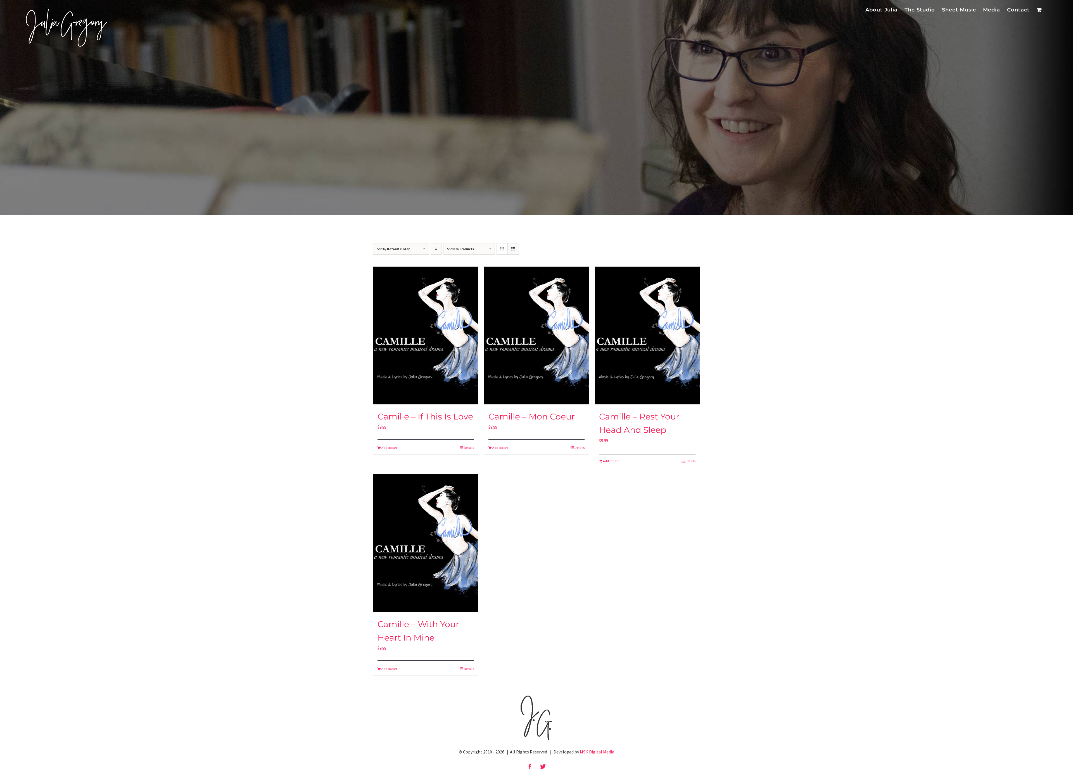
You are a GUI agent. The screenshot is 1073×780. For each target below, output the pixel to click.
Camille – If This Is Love (425, 416)
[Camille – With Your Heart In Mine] (425, 543)
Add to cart (389, 447)
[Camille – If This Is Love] (425, 335)
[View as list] (513, 248)
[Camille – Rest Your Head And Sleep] (647, 335)
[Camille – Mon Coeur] (536, 335)
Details (469, 447)
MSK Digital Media (597, 752)
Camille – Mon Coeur (531, 416)
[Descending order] (436, 249)
